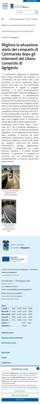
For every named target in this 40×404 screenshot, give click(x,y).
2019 (28, 19)
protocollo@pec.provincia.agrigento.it (19, 289)
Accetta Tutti (20, 400)
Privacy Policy (33, 387)
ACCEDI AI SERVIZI (31, 1)
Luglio (34, 19)
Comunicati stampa (17, 19)
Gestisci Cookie (20, 391)
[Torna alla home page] (3, 19)
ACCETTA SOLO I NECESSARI (20, 395)
